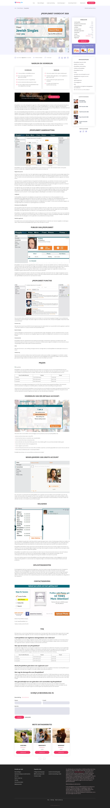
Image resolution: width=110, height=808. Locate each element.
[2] (24, 697)
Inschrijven (91, 2)
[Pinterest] (68, 58)
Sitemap (52, 799)
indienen (19, 717)
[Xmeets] (76, 122)
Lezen (23, 749)
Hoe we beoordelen (19, 782)
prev (40, 759)
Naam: (16, 700)
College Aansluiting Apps (39, 771)
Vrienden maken (37, 776)
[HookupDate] (76, 101)
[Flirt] (77, 50)
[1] (22, 697)
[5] (28, 697)
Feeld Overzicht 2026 (84, 111)
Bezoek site (83, 41)
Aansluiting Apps (61, 3)
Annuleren (28, 717)
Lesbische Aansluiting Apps (54, 771)
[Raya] (76, 117)
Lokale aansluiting (51, 3)
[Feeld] (76, 112)
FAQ (75, 84)
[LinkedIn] (62, 58)
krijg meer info (54, 97)
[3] (25, 697)
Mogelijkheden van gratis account (81, 76)
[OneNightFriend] (91, 50)
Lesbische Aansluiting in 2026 (55, 774)
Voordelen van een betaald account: (81, 74)
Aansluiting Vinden (72, 3)
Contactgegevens (77, 82)
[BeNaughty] (84, 50)
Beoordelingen (41, 3)
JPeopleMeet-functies (78, 70)
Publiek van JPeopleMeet (79, 68)
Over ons (17, 776)
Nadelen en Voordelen (79, 64)
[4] (26, 697)
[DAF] (76, 107)
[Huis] (20, 2)
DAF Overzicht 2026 (83, 106)
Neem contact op (59, 799)
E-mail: (44, 700)
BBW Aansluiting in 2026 (39, 774)
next (44, 759)
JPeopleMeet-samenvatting (79, 66)
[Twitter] (65, 58)
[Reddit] (80, 131)
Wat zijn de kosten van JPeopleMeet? (82, 89)
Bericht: (17, 706)
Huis (34, 3)
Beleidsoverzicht (18, 784)
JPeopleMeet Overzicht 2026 (80, 62)
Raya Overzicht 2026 (83, 117)
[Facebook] (59, 58)
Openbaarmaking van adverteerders (22, 774)
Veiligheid (76, 78)
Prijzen (75, 72)
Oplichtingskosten (78, 80)
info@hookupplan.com (79, 772)
